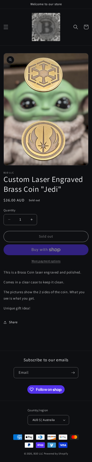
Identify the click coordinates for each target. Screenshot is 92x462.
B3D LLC (38, 453)
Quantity (9, 210)
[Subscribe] (73, 372)
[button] (6, 27)
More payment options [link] (46, 261)
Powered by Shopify (56, 453)
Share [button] (13, 322)
